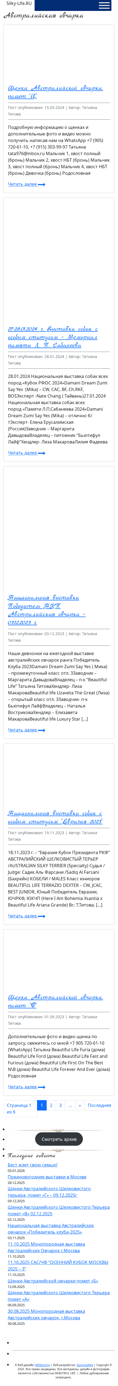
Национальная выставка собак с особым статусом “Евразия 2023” (55, 817)
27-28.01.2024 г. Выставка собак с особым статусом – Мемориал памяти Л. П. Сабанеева (53, 337)
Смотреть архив (59, 1139)
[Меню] (104, 5)
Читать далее (23, 184)
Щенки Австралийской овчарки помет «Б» (53, 1281)
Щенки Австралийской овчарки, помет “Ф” (55, 1001)
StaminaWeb (85, 1365)
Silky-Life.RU (19, 3)
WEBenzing (42, 1365)
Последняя (99, 1105)
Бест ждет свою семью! (32, 1165)
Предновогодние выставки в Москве (47, 1177)
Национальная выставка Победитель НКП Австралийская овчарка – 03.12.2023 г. (47, 610)
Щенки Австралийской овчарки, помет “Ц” (55, 92)
